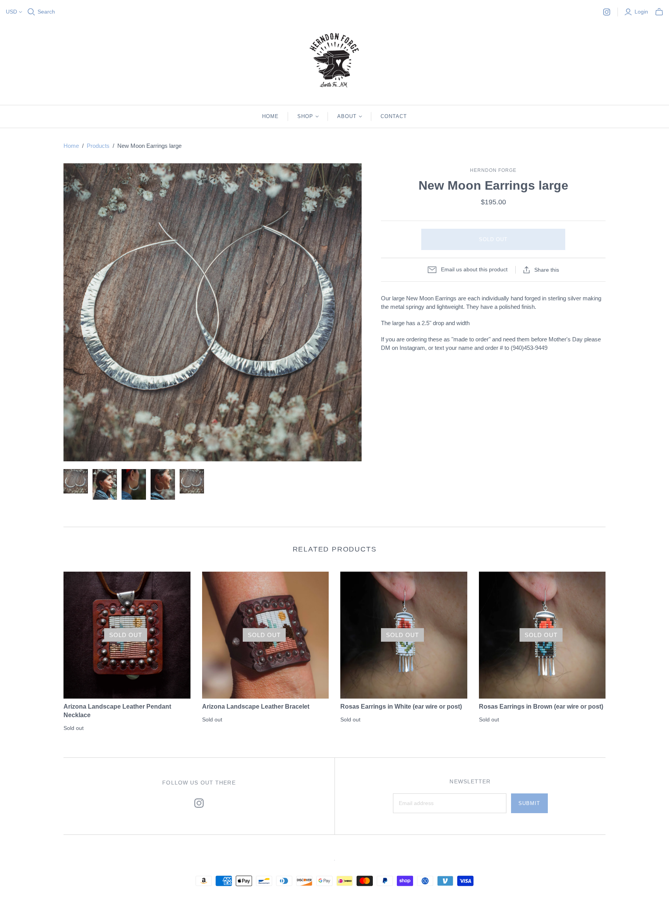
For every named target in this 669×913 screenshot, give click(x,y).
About (347, 116)
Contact (394, 116)
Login (641, 12)
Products (98, 145)
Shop (305, 116)
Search (46, 12)
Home (270, 116)
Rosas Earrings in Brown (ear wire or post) (541, 706)
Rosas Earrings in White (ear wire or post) (401, 706)
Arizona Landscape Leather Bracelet (255, 706)
